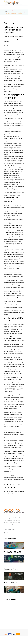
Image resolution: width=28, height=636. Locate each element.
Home (6, 11)
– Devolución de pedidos (9, 529)
